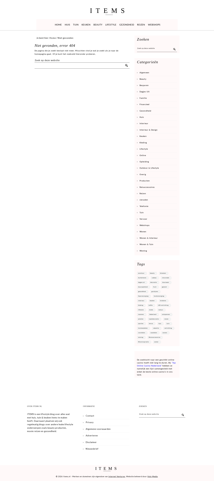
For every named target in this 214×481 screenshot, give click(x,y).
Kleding (143, 143)
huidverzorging (159, 296)
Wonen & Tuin (146, 244)
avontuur (141, 273)
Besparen (144, 85)
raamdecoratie (154, 319)
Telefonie (144, 206)
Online (143, 155)
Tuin (76, 25)
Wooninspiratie (143, 342)
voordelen (141, 332)
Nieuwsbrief (92, 448)
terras (151, 323)
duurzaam (165, 282)
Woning (143, 251)
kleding (140, 305)
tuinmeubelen (143, 328)
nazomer (141, 314)
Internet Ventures (116, 476)
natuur (161, 310)
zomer (156, 342)
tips (160, 323)
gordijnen (154, 291)
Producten (145, 181)
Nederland (152, 314)
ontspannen (166, 314)
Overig (143, 174)
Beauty (98, 25)
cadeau (154, 278)
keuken (152, 300)
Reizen (141, 25)
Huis (67, 25)
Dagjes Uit (144, 92)
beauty (152, 273)
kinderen (163, 300)
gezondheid (142, 291)
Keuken (86, 25)
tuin (168, 323)
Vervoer (143, 219)
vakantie (156, 328)
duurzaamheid (143, 287)
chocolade (165, 278)
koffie (151, 305)
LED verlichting (163, 305)
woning (140, 337)
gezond (164, 287)
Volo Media (152, 476)
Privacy (90, 422)
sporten (140, 323)
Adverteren (92, 435)
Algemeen (144, 73)
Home (58, 25)
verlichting (168, 328)
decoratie (153, 282)
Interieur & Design (149, 130)
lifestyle (141, 310)
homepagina (40, 54)
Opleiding (144, 162)
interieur (141, 300)
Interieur (144, 124)
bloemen (163, 273)
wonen (165, 332)
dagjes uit (141, 282)
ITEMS (109, 10)
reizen (166, 319)
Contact (90, 415)
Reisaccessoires (147, 187)
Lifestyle (110, 25)
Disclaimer (91, 442)
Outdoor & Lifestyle (149, 168)
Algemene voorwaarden (98, 429)
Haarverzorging (143, 296)
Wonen (143, 232)
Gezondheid (126, 25)
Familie (143, 98)
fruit (154, 287)
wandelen (154, 332)
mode (151, 310)
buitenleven (142, 278)
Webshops (154, 25)
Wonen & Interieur (149, 238)
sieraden (144, 200)
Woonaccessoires (154, 337)
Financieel (144, 104)
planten (140, 319)
